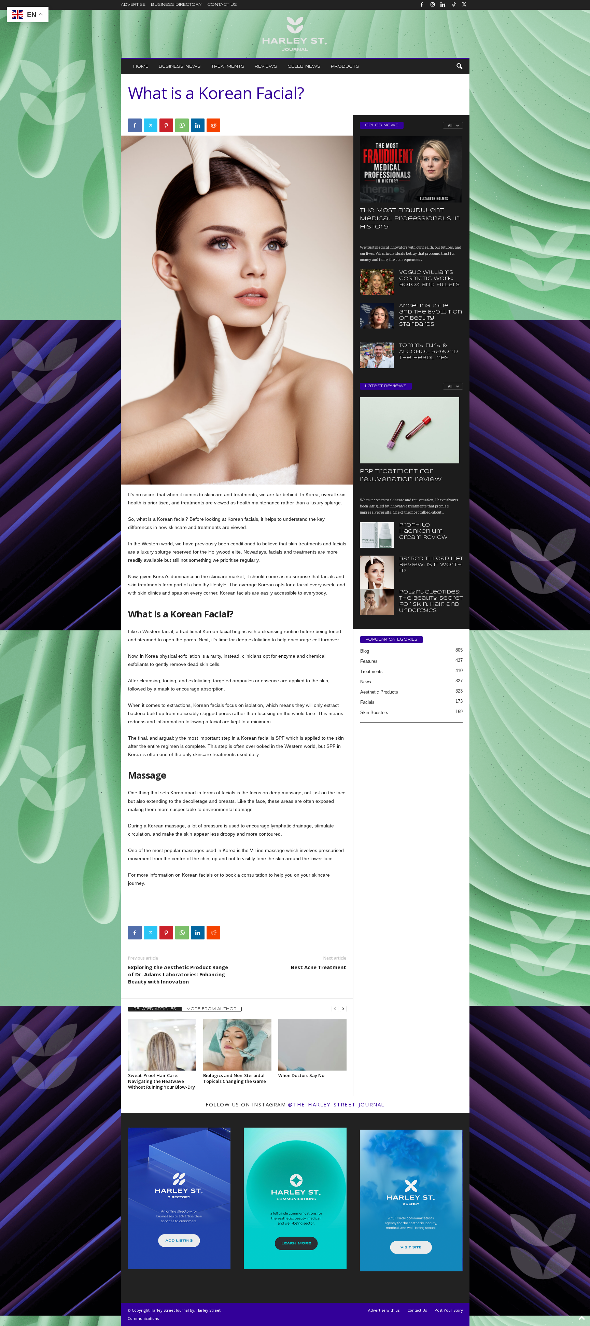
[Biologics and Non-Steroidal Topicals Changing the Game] (237, 1045)
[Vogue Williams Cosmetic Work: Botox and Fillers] (377, 282)
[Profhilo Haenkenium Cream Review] (377, 535)
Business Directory (176, 4)
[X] (464, 5)
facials (250, 519)
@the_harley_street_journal (336, 1104)
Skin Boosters (374, 712)
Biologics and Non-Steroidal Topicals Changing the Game (234, 1078)
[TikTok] (454, 5)
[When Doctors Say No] (312, 1045)
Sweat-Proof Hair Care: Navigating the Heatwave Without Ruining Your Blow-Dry (161, 1081)
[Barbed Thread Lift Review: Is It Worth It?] (377, 581)
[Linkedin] (443, 5)
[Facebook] (422, 5)
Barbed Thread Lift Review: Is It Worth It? (431, 564)
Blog (364, 651)
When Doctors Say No (301, 1075)
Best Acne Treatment (318, 967)
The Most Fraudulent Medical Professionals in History (410, 218)
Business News (180, 66)
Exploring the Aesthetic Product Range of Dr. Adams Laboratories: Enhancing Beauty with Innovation (178, 974)
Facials (367, 702)
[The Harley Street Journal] (295, 34)
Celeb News (304, 66)
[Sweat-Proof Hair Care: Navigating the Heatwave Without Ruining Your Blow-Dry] (162, 1045)
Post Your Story (449, 1310)
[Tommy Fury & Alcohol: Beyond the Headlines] (377, 355)
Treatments (227, 66)
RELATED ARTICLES (155, 1009)
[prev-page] (335, 1009)
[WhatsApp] (182, 125)
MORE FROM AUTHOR (211, 1009)
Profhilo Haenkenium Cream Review (423, 531)
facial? (181, 519)
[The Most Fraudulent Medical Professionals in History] (411, 169)
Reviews (266, 66)
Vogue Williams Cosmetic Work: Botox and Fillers (429, 278)
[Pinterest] (166, 125)
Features (369, 661)
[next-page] (343, 1009)
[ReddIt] (213, 125)
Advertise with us (383, 1310)
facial (167, 631)
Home (141, 66)
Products (345, 66)
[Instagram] (433, 5)
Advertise (133, 4)
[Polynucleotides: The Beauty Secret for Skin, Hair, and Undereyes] (377, 602)
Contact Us (222, 4)
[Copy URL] (229, 125)
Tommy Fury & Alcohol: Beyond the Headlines (428, 351)
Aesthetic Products (379, 692)
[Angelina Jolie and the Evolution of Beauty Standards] (377, 316)
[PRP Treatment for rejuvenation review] (411, 430)
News (365, 681)
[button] (459, 66)
